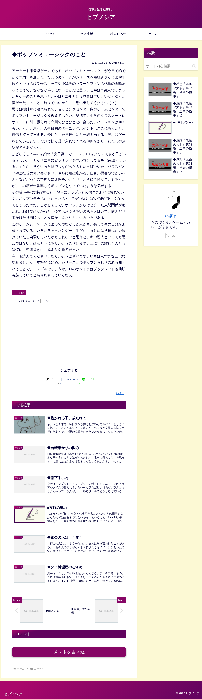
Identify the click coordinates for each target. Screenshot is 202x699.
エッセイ (20, 292)
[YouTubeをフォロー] (173, 235)
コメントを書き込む (69, 652)
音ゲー (49, 301)
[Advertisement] (69, 334)
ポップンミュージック (27, 301)
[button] (193, 66)
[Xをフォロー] (167, 235)
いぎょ (171, 216)
